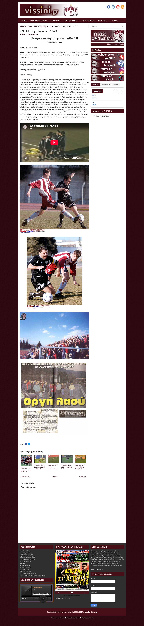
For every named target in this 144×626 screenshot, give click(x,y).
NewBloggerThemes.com (85, 618)
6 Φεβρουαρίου (43, 26)
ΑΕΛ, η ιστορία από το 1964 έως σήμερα (32, 575)
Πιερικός (52, 26)
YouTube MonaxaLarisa (28, 573)
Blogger (94, 612)
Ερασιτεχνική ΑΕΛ (26, 553)
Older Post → (84, 476)
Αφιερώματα (103, 20)
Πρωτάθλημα (56, 20)
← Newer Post (25, 476)
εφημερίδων (77, 595)
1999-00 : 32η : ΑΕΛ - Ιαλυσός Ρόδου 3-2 (80, 467)
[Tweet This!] (29, 444)
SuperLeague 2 (25, 561)
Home (55, 476)
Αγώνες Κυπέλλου (72, 20)
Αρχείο (116, 84)
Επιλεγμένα (106, 84)
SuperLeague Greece (27, 559)
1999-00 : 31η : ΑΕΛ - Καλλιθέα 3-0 (66, 467)
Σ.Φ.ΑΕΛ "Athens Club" (28, 557)
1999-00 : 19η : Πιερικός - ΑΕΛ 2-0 (39, 31)
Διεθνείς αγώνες (88, 20)
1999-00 (29, 26)
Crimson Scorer (25, 567)
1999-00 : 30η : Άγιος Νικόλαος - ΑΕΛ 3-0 (26, 470)
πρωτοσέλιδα (68, 595)
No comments (33, 34)
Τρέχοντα (95, 84)
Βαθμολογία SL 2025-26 (38, 20)
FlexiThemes (61, 618)
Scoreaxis (106, 116)
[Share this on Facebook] (26, 444)
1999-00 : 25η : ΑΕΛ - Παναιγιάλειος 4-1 (53, 468)
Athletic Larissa (25, 571)
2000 (35, 26)
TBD (94, 105)
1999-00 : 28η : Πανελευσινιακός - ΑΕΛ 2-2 (39, 467)
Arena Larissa (25, 565)
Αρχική (23, 20)
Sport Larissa (24, 569)
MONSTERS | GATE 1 (27, 555)
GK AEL (22, 563)
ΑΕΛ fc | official (25, 551)
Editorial (114, 20)
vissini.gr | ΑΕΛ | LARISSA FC (71, 612)
